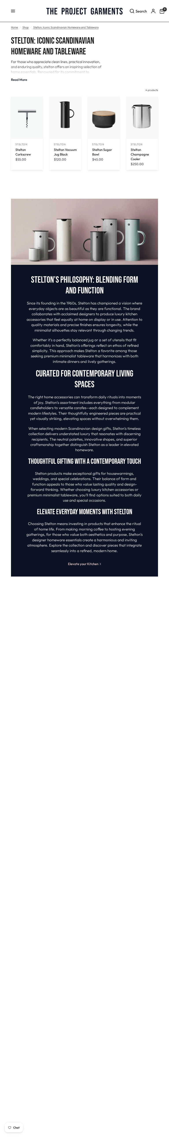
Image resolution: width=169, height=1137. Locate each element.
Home (14, 27)
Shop (25, 27)
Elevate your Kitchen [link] (83, 564)
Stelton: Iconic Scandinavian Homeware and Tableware (66, 27)
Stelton (21, 144)
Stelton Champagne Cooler (140, 154)
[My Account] (153, 11)
